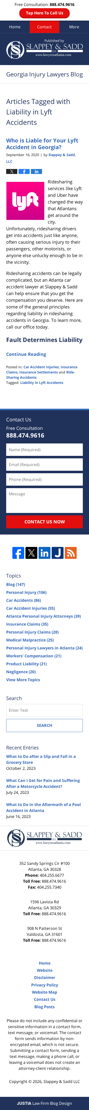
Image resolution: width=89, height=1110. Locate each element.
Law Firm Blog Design (44, 1103)
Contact (44, 27)
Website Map (44, 992)
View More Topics (23, 679)
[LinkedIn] (44, 553)
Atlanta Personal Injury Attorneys (43, 616)
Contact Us (44, 999)
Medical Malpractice (30, 640)
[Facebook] (18, 553)
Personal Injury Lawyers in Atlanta (44, 648)
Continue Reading (26, 354)
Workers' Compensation (33, 656)
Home (15, 27)
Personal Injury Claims (32, 632)
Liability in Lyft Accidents (41, 382)
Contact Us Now (44, 522)
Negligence (21, 671)
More (74, 27)
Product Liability (26, 664)
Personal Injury (26, 592)
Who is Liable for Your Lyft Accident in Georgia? (42, 143)
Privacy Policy (44, 985)
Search (44, 725)
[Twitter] (31, 553)
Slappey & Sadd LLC (62, 1081)
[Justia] (58, 553)
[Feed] (71, 553)
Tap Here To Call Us (44, 13)
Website (44, 970)
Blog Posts (44, 1006)
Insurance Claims (27, 624)
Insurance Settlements (38, 372)
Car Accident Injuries (41, 367)
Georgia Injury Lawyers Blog (44, 49)
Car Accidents (23, 600)
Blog (15, 584)
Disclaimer (44, 977)
